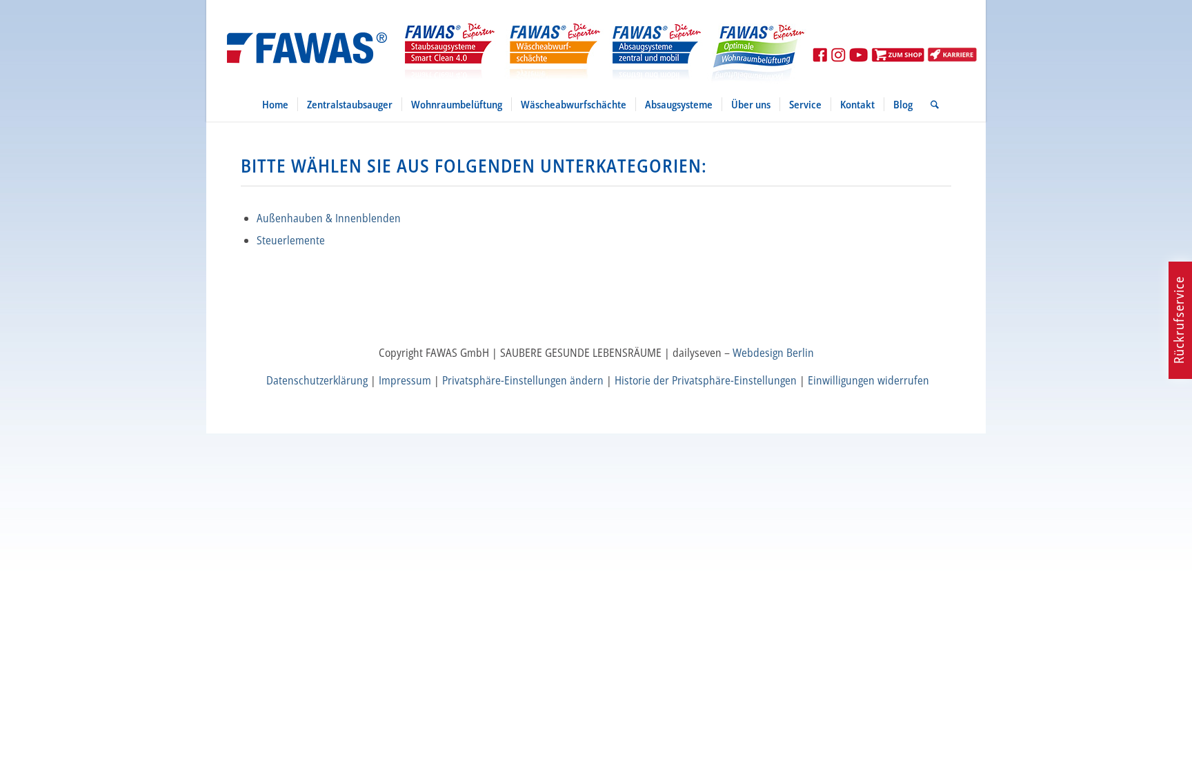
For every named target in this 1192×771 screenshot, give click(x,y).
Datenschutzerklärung (317, 380)
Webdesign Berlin (773, 352)
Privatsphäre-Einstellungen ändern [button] (523, 380)
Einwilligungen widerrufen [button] (868, 380)
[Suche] (930, 104)
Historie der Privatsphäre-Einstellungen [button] (706, 380)
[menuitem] (275, 104)
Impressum (405, 380)
